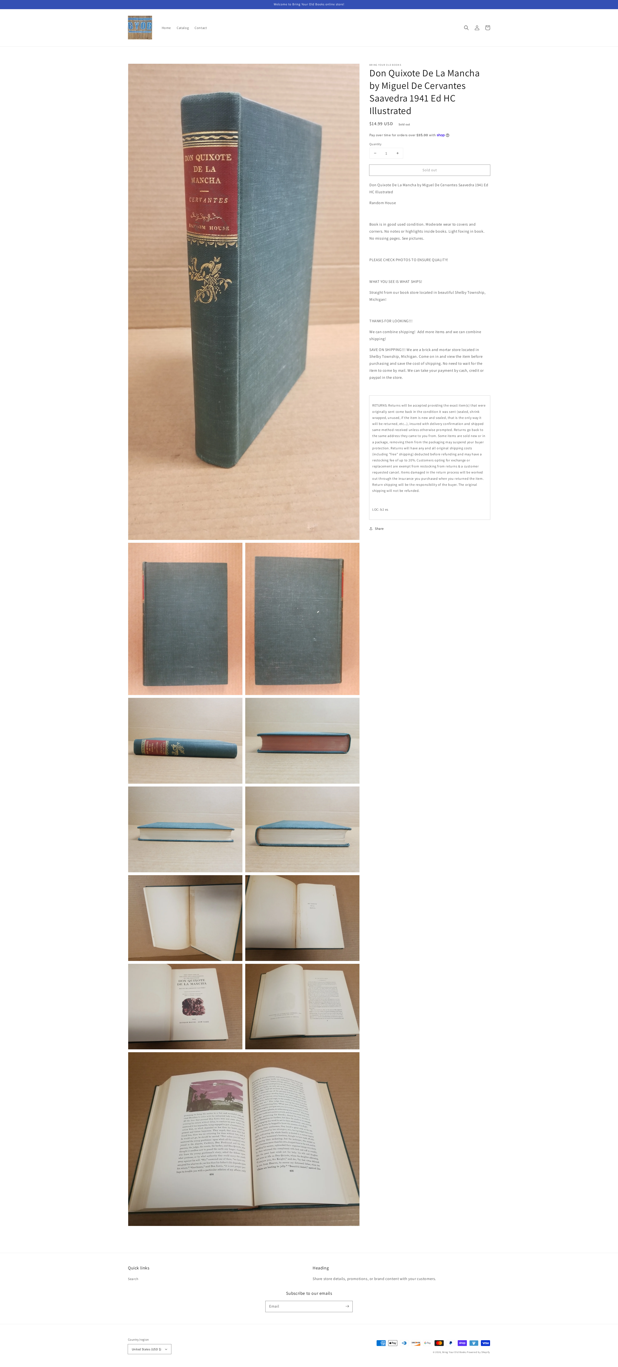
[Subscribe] (347, 1306)
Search (133, 1279)
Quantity (375, 144)
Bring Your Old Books (454, 1352)
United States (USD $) (146, 1349)
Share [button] (379, 528)
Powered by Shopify (478, 1352)
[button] (466, 27)
